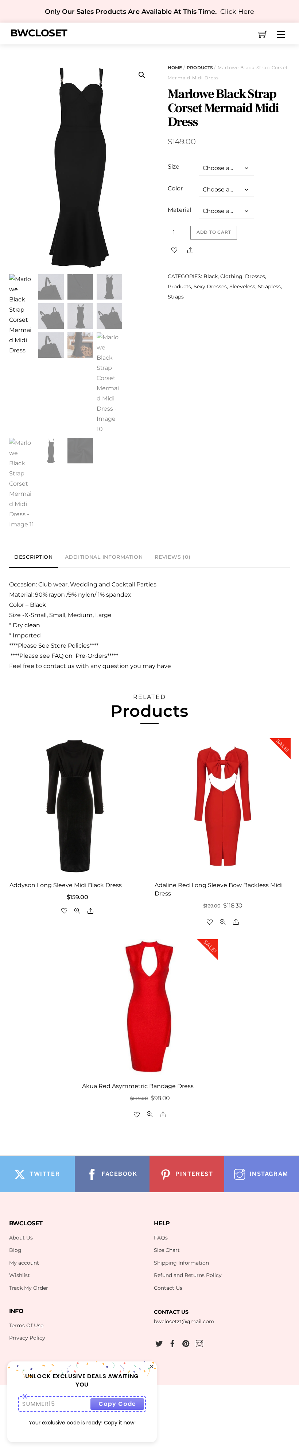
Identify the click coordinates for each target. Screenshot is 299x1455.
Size (173, 166)
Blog (15, 1250)
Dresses (255, 276)
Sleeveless (242, 286)
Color (175, 188)
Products (200, 67)
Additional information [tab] (104, 557)
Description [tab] (33, 557)
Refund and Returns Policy (188, 1275)
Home (175, 67)
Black (210, 276)
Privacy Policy (27, 1338)
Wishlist (19, 1275)
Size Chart (167, 1250)
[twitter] (159, 1342)
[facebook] (172, 1342)
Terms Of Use (26, 1325)
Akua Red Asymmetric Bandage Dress (138, 1086)
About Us (21, 1237)
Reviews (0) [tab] (172, 557)
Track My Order (28, 1288)
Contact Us (168, 1288)
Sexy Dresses (210, 286)
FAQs (161, 1237)
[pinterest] (186, 1342)
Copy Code (117, 1404)
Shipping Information (181, 1263)
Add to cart (214, 232)
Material (179, 209)
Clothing (231, 276)
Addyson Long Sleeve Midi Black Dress (65, 885)
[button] (141, 75)
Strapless (269, 286)
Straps (176, 296)
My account (24, 1263)
